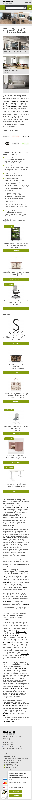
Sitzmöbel (5, 576)
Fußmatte (5, 715)
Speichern (16, 795)
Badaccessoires (25, 654)
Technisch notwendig (17, 787)
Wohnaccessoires (21, 632)
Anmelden (27, 2)
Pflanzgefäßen (7, 642)
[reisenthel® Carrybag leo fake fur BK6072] (16, 356)
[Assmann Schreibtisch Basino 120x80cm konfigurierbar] (16, 475)
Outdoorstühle (24, 604)
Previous (3, 19)
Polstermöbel (21, 587)
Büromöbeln (15, 529)
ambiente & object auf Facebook (13, 747)
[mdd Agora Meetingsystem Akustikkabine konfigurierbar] (16, 446)
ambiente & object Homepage (13, 748)
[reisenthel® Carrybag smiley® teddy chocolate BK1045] (16, 263)
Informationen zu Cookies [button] (17, 782)
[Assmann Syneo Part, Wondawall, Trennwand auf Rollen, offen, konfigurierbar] (16, 234)
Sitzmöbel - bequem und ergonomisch (11, 71)
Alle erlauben (15, 791)
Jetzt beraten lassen (8, 722)
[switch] (3, 797)
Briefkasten (6, 713)
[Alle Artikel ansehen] (6, 136)
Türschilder (20, 637)
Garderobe (18, 647)
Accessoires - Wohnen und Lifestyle (14, 90)
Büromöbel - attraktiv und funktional (15, 51)
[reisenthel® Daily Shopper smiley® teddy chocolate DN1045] (16, 384)
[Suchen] (24, 8)
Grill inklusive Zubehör (15, 705)
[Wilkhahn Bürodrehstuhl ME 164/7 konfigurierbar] (16, 417)
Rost (20, 708)
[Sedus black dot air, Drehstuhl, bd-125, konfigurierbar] (16, 292)
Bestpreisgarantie (9, 756)
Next (29, 19)
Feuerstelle (12, 707)
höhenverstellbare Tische (10, 538)
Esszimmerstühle (7, 601)
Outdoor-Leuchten (15, 695)
